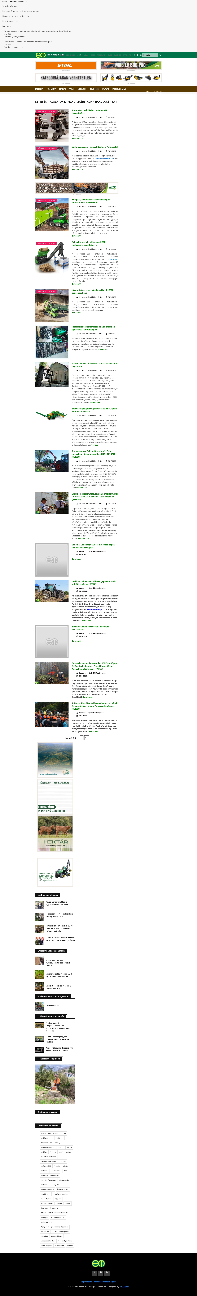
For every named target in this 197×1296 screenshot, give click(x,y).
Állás (86, 55)
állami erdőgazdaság (49, 1133)
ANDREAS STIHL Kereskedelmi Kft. (55, 1213)
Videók (79, 55)
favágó (53, 1152)
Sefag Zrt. (56, 1185)
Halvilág (105, 89)
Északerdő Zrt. (63, 1189)
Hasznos (117, 55)
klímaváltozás (47, 1203)
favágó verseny (47, 1189)
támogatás (64, 1180)
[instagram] (138, 55)
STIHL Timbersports (60, 1231)
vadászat (59, 1138)
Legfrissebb (70, 55)
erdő (60, 1152)
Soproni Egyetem (65, 1241)
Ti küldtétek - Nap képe (49, 1059)
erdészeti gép (47, 1138)
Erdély (57, 1143)
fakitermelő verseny (49, 1208)
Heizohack (114, 259)
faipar (67, 1203)
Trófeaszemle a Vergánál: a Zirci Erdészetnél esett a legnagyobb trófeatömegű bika (59, 928)
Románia (44, 1236)
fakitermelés (46, 1143)
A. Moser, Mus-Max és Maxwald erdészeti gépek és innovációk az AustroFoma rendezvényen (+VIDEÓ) (94, 706)
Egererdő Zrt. (56, 1236)
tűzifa (65, 1166)
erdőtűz (44, 1171)
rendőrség (45, 1194)
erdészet (44, 1185)
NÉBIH (69, 1147)
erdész (44, 1152)
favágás (44, 1217)
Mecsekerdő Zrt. (58, 1217)
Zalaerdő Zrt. (46, 1222)
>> (86, 737)
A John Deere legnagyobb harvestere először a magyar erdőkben (57, 1039)
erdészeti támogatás (50, 1175)
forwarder (45, 1231)
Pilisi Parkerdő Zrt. (48, 1157)
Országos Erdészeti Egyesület (53, 1161)
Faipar (71, 89)
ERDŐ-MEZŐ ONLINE (55, 55)
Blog (110, 55)
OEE (65, 1171)
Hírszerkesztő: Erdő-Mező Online (90, 117)
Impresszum (86, 1281)
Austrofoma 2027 (52, 1006)
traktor (69, 1152)
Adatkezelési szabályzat (105, 1281)
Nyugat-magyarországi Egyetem (54, 1227)
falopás (57, 1166)
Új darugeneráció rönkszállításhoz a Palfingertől (95, 147)
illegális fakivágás (48, 1180)
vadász (61, 1147)
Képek (93, 55)
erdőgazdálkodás (48, 1147)
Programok (101, 55)
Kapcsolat (127, 55)
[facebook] (135, 55)
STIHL (64, 1133)
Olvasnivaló (42, 97)
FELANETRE (124, 1286)
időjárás (58, 1199)
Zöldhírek (94, 89)
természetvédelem (61, 1194)
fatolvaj (59, 1203)
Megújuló (82, 89)
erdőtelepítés (46, 1245)
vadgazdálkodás (48, 1241)
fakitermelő (56, 1171)
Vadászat (52, 89)
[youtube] (141, 55)
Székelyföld (46, 1166)
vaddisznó (59, 1245)
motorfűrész (46, 1199)
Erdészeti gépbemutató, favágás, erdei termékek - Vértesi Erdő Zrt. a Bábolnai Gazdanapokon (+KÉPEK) (95, 497)
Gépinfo (62, 89)
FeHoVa (70, 1245)
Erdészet (39, 89)
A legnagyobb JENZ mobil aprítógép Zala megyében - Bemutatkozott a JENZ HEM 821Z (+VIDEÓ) (93, 454)
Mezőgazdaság (119, 89)
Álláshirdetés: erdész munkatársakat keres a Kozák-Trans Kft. (58, 963)
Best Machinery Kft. (96, 609)
